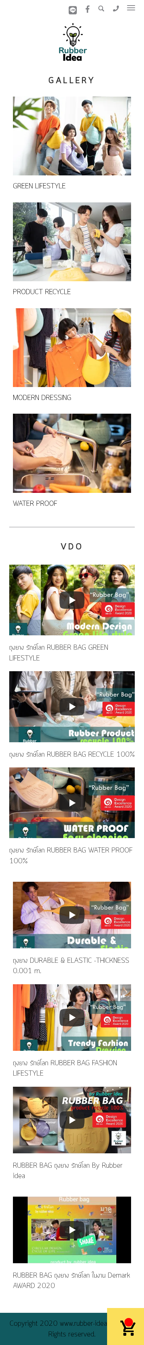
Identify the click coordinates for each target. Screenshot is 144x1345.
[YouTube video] (72, 600)
